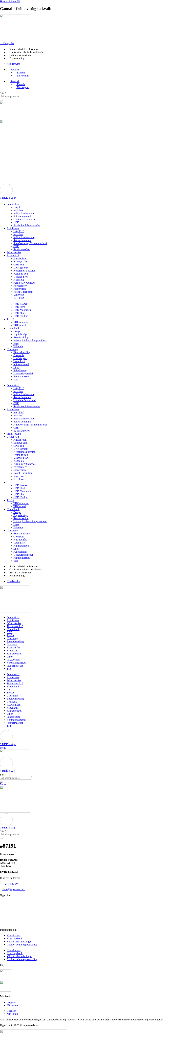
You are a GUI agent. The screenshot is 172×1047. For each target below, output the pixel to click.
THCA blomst (21, 322)
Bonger (17, 331)
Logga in (11, 1002)
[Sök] (1, 100)
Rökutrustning (21, 337)
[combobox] (15, 96)
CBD (16, 222)
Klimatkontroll (21, 364)
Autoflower (13, 228)
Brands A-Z (13, 255)
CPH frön (18, 264)
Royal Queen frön (23, 291)
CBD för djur (20, 316)
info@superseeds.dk (13, 889)
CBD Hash (19, 306)
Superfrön (18, 294)
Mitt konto (12, 1005)
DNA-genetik (20, 267)
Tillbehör (18, 346)
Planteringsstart (21, 376)
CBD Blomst (20, 303)
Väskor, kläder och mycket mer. (30, 340)
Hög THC (18, 207)
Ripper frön (19, 288)
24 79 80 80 (9, 883)
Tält (15, 379)
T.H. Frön (18, 297)
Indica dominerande (23, 213)
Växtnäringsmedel (23, 373)
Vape (16, 343)
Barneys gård (20, 261)
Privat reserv (20, 285)
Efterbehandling (21, 352)
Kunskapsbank (15, 938)
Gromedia (18, 355)
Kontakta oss (13, 935)
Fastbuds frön (20, 273)
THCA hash (19, 325)
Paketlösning (20, 370)
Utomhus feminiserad (24, 219)
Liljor (16, 367)
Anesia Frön (20, 258)
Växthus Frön (20, 276)
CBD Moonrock (22, 309)
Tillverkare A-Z (15, 626)
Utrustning (12, 349)
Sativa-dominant (22, 216)
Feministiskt (13, 204)
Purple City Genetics (24, 282)
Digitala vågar (20, 334)
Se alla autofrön (21, 249)
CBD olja (18, 313)
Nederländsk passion (24, 270)
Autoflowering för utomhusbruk (30, 243)
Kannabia (18, 279)
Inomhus (18, 210)
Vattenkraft (19, 361)
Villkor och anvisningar (19, 941)
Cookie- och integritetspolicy (22, 944)
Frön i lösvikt (14, 252)
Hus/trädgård (20, 358)
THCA (10, 319)
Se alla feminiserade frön (26, 225)
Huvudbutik (13, 328)
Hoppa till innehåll (10, 1)
